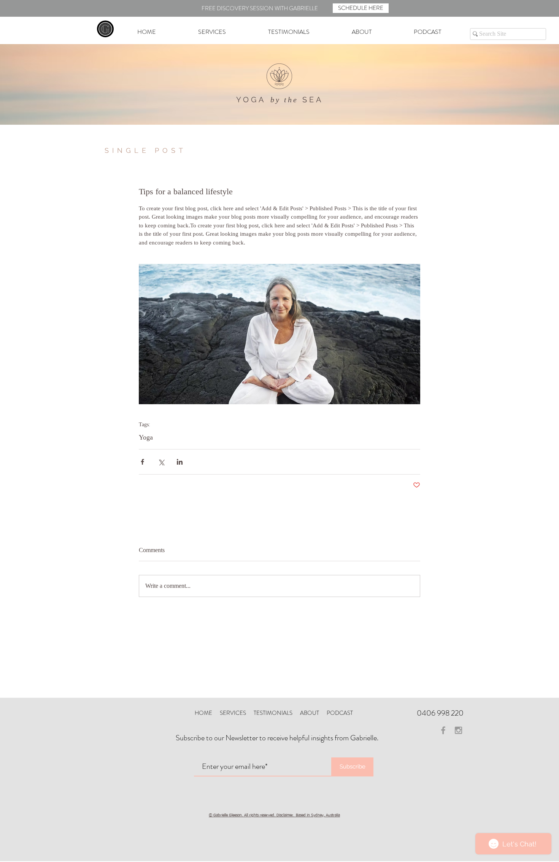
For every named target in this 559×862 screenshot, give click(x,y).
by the (284, 99)
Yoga (146, 437)
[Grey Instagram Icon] (458, 730)
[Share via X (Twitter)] (161, 461)
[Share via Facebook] (142, 461)
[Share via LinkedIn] (179, 461)
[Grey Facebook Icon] (443, 730)
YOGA (251, 99)
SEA (313, 99)
